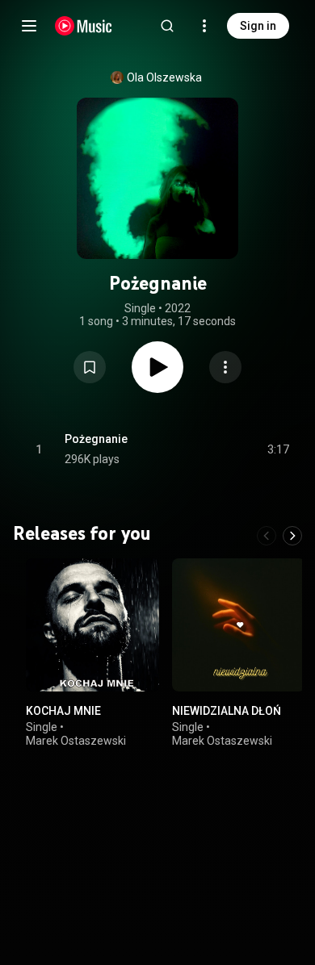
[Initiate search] (167, 26)
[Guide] (29, 26)
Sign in (258, 25)
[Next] (292, 535)
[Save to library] (89, 367)
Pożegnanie (96, 438)
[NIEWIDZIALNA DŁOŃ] (238, 624)
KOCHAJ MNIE (63, 710)
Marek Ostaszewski (76, 740)
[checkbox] (278, 449)
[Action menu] (225, 367)
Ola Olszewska (164, 77)
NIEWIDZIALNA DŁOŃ (226, 710)
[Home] (83, 26)
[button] (90, 367)
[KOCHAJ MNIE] (92, 624)
